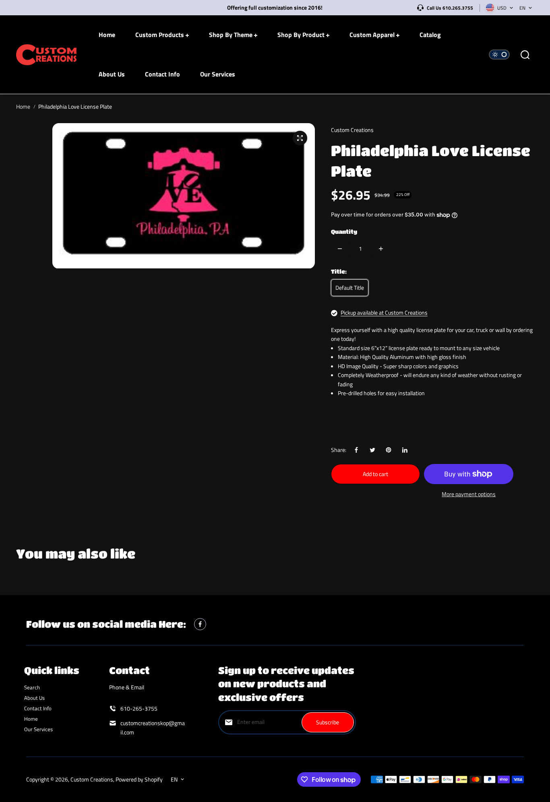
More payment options (469, 494)
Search (32, 687)
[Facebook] (356, 450)
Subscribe (327, 722)
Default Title (349, 287)
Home (23, 106)
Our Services (38, 729)
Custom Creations (91, 779)
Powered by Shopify (139, 779)
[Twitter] (372, 450)
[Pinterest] (389, 450)
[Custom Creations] (46, 55)
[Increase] (381, 249)
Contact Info (38, 708)
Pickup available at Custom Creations (384, 312)
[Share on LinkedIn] (405, 450)
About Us (34, 698)
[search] (525, 54)
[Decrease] (340, 249)
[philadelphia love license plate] (300, 138)
